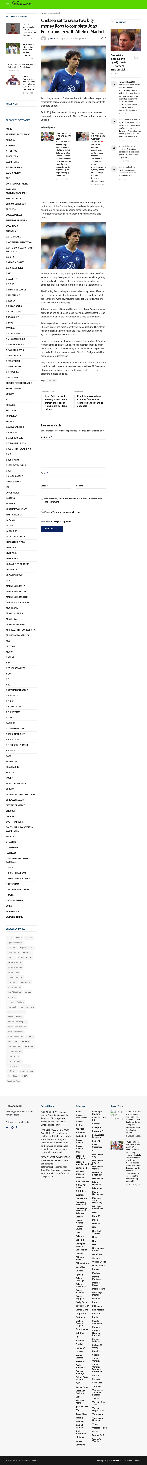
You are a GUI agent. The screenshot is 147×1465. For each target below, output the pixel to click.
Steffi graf (12, 847)
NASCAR (10, 657)
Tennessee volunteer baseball (18, 860)
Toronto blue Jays (16, 873)
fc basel (10, 405)
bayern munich (14, 167)
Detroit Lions (13, 972)
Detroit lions (13, 366)
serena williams (15, 800)
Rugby (9, 778)
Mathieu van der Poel (17, 1027)
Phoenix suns (13, 739)
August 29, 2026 (98, 184)
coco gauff (12, 317)
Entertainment (14, 388)
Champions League (16, 290)
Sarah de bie (13, 1056)
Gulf (8, 471)
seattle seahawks (16, 783)
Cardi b (10, 257)
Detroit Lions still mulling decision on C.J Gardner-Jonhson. (29, 49)
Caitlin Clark (13, 237)
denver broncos (15, 344)
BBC (8, 178)
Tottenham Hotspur (17, 889)
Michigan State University (20, 630)
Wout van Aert (13, 1081)
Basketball (12, 162)
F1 (7, 399)
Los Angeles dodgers (17, 564)
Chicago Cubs (13, 312)
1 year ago (14, 71)
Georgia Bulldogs (16, 443)
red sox (10, 772)
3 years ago (29, 39)
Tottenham (12, 884)
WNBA (9, 906)
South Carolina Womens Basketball (19, 829)
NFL (8, 679)
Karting (10, 498)
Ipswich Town (13, 482)
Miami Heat (12, 619)
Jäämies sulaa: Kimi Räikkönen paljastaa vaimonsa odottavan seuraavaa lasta (127, 171)
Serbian (10, 789)
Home (43, 13)
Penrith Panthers (16, 729)
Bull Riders (12, 226)
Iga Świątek (25, 982)
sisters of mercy (15, 805)
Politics (10, 750)
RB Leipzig (11, 761)
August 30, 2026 (64, 179)
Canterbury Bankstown (19, 242)
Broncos (11, 209)
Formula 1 (11, 416)
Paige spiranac (14, 1046)
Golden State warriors (18, 449)
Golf (8, 454)
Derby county (13, 356)
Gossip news (13, 460)
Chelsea (51, 380)
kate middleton (14, 987)
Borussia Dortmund (17, 184)
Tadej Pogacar (26, 1071)
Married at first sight (18, 602)
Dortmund (12, 377)
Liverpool (11, 553)
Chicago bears (14, 306)
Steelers (11, 842)
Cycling (10, 328)
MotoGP (10, 646)
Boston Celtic (14, 198)
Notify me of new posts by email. (56, 521)
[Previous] (71, 193)
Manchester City (15, 586)
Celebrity (11, 279)
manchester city (27, 1007)
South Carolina (14, 822)
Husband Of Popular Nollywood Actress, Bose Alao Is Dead (21, 65)
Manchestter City (14, 1017)
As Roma (10, 145)
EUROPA (10, 394)
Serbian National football (20, 794)
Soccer (10, 816)
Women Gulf (12, 911)
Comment (46, 436)
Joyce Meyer (12, 493)
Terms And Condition (132, 1460)
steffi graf (11, 1071)
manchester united (16, 1012)
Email (44, 485)
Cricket (10, 323)
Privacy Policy (102, 1460)
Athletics (11, 151)
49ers (9, 129)
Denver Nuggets (15, 350)
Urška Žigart (12, 1076)
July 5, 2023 (64, 38)
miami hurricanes (15, 624)
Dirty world (12, 372)
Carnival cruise (14, 268)
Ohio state (12, 696)
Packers (10, 723)
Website (79, 486)
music (9, 652)
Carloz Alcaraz (15, 262)
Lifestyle (11, 547)
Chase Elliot (13, 295)
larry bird (11, 997)
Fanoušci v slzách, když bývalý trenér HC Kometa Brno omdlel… (119, 62)
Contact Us (116, 1460)
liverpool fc (13, 558)
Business (11, 231)
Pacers (10, 717)
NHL (8, 685)
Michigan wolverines (17, 635)
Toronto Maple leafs (18, 878)
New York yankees (15, 668)
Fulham (10, 421)
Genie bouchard (14, 438)
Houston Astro (14, 476)
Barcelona (12, 156)
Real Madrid (12, 767)
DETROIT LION (13, 361)
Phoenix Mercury (15, 734)
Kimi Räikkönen (14, 515)
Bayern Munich (14, 173)
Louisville (11, 569)
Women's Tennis (14, 917)
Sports (10, 836)
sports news (12, 1066)
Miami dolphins (14, 613)
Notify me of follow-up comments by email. (61, 512)
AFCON (19, 938)
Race (8, 756)
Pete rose (29, 1046)
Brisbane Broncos (16, 204)
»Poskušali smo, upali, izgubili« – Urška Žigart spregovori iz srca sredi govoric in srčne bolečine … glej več (129, 152)
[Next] (76, 193)
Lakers (9, 526)
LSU (8, 580)
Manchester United (17, 597)
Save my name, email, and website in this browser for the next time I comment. (73, 500)
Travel (9, 895)
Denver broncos (14, 962)
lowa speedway (14, 575)
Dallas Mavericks (15, 339)
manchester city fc (17, 591)
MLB (8, 641)
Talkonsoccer (21, 4)
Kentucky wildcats (16, 509)
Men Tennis (12, 608)
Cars (8, 273)
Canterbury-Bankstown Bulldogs (19, 250)
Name (44, 473)
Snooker (10, 811)
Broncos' (27, 953)
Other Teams (13, 712)
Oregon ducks (14, 707)
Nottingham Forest (17, 690)
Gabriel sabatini (15, 427)
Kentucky (11, 504)
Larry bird (11, 531)
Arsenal (10, 140)
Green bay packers (16, 465)
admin (52, 38)
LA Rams (10, 520)
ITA (7, 487)
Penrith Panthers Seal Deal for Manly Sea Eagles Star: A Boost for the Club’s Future (29, 83)
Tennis (9, 867)
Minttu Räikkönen (15, 1037)
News (9, 674)
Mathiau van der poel (16, 1022)
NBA (8, 663)
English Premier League (19, 383)
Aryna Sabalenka (14, 943)
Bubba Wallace (14, 215)
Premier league (14, 1051)
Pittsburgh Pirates (17, 745)
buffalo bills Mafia (16, 220)
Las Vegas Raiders (15, 537)
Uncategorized (54, 13)
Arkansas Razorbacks (18, 134)
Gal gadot (11, 432)
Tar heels (11, 853)
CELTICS (10, 284)
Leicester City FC (15, 542)
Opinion (10, 701)
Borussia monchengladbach (16, 191)
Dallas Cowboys (15, 334)
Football (11, 410)
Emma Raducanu (14, 977)
